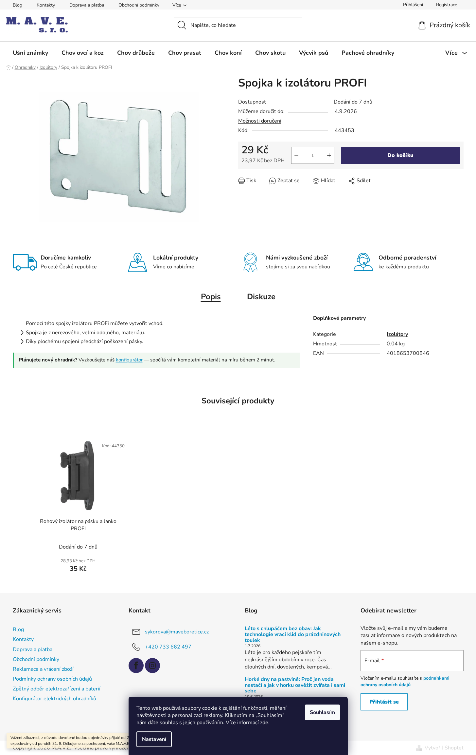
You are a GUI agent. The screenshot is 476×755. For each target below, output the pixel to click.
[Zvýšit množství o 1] (329, 155)
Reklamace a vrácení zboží (43, 669)
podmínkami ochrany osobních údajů (405, 681)
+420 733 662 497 (168, 646)
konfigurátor (129, 360)
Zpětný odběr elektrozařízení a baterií (56, 688)
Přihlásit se (384, 702)
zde (264, 722)
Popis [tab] (211, 296)
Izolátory (397, 334)
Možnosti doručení (259, 121)
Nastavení (154, 739)
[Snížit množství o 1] (296, 155)
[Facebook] (136, 665)
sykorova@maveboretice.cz (177, 631)
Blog (17, 5)
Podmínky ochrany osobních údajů (52, 679)
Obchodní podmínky (138, 5)
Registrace (446, 5)
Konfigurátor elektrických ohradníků (54, 698)
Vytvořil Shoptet (444, 747)
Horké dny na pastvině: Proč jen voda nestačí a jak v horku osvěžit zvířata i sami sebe (295, 685)
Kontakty (46, 5)
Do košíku (400, 155)
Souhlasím (322, 712)
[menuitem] (30, 53)
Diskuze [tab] (261, 296)
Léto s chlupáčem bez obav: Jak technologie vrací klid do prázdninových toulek (293, 634)
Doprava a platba (86, 5)
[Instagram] (152, 665)
